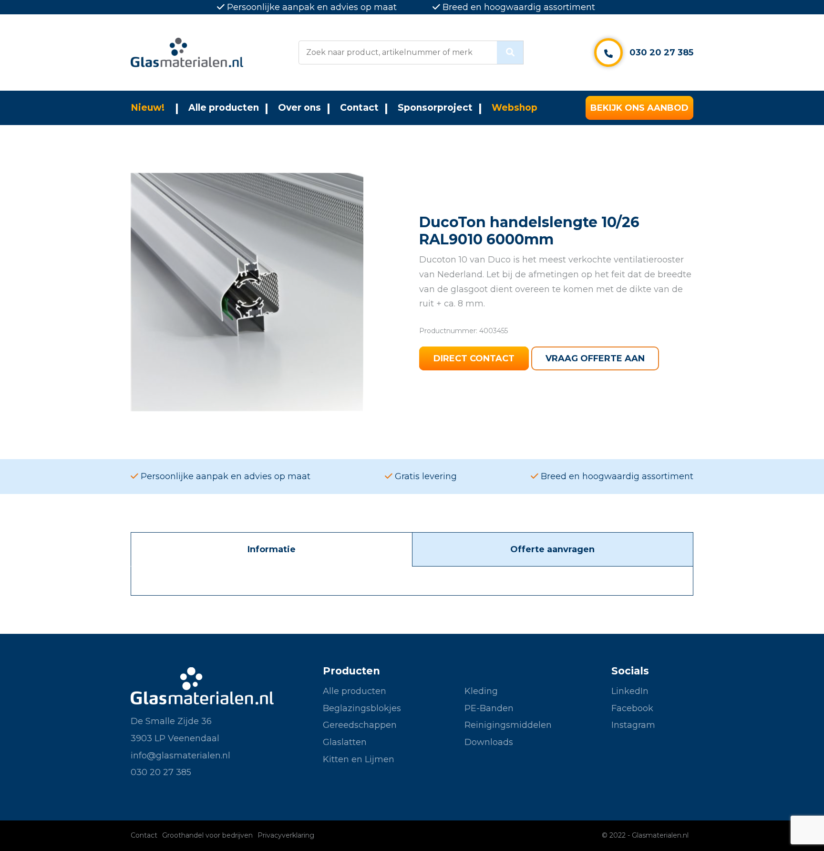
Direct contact (474, 358)
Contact (359, 107)
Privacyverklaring (286, 835)
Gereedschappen (360, 725)
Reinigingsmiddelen (508, 725)
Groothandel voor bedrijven (207, 835)
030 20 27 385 (661, 52)
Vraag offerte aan (595, 358)
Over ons (299, 107)
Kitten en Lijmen (358, 759)
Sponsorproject (435, 107)
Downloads (488, 742)
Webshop (514, 107)
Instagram (633, 725)
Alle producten (223, 107)
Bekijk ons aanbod (639, 108)
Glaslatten (345, 742)
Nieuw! (148, 107)
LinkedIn (630, 691)
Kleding (481, 691)
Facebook (632, 708)
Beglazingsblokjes (362, 708)
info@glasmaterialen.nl (180, 755)
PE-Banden (489, 708)
